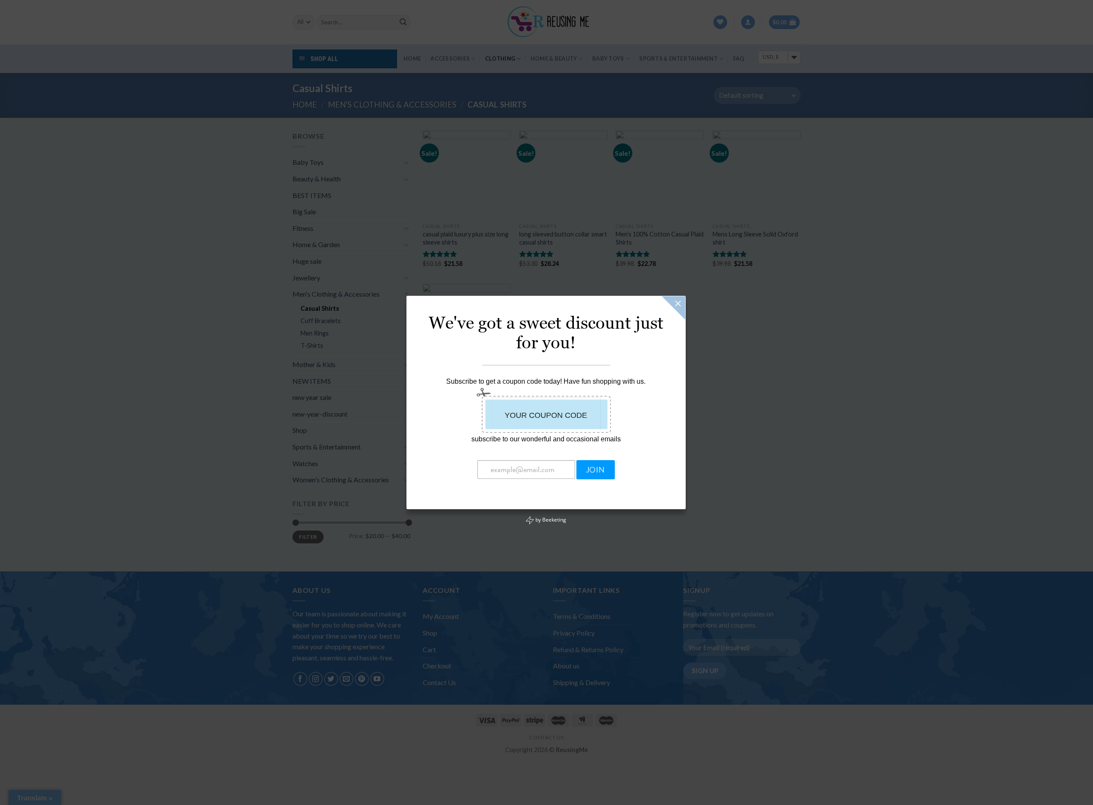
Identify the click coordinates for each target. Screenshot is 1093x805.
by (550, 519)
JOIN (595, 469)
